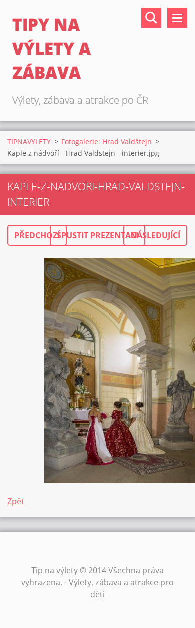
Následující (155, 235)
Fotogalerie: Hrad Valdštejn (107, 141)
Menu (178, 18)
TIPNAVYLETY (29, 141)
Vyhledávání (152, 18)
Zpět (16, 501)
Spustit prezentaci (97, 235)
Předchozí (37, 235)
